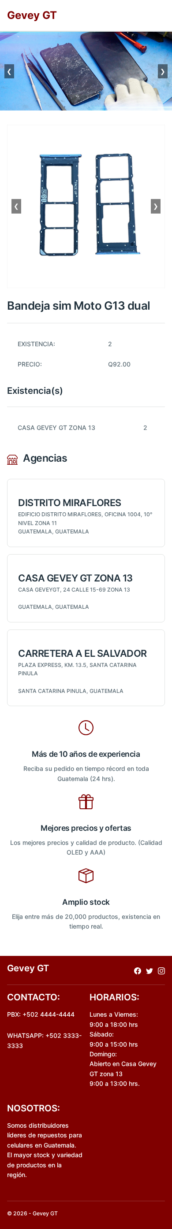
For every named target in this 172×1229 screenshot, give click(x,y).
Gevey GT (32, 15)
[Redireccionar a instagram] (161, 970)
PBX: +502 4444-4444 (41, 1014)
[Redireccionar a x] (149, 970)
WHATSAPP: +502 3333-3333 (44, 1040)
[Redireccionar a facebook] (137, 970)
